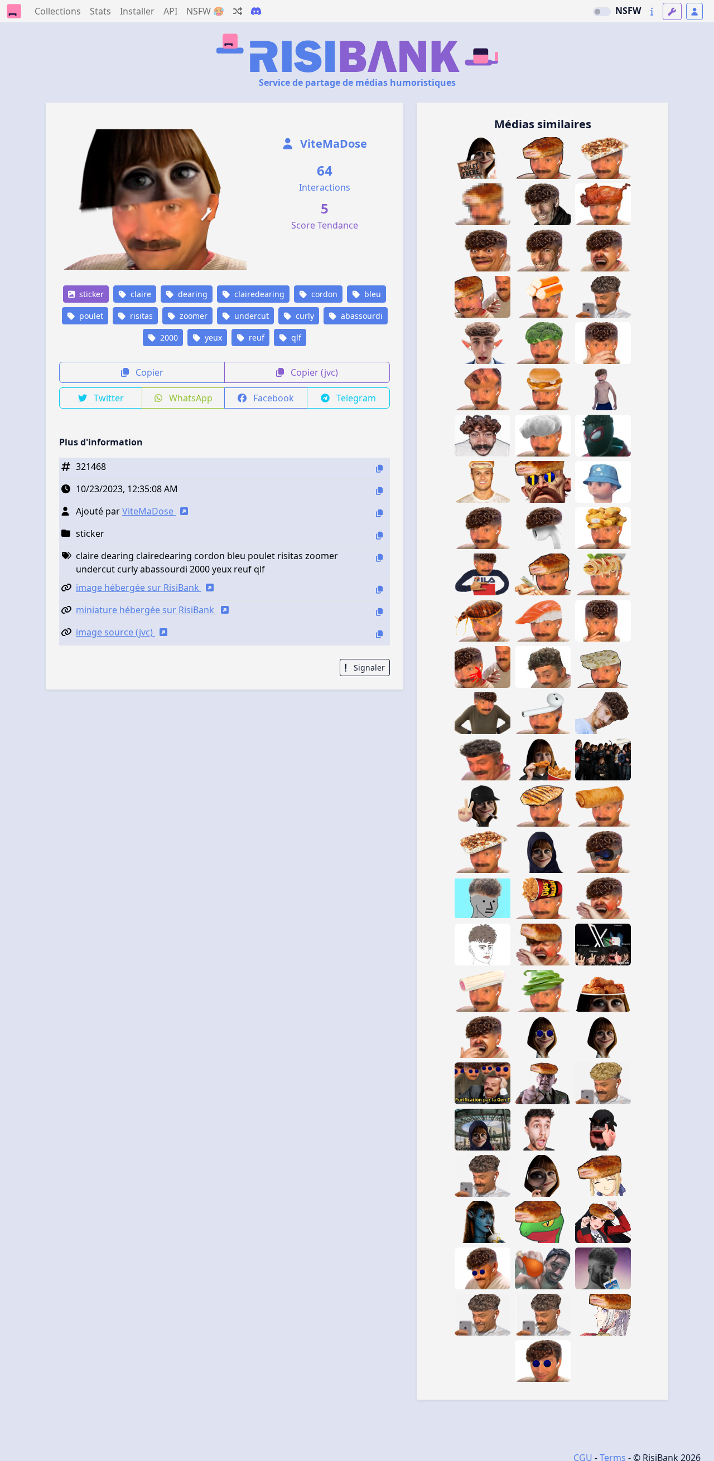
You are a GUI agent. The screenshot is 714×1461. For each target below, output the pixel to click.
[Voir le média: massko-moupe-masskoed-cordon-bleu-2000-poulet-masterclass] (543, 1222)
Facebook (272, 398)
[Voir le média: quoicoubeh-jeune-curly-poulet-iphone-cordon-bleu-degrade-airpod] (482, 1176)
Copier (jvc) (313, 372)
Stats (100, 11)
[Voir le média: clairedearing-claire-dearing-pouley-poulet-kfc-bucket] (603, 991)
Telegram (355, 398)
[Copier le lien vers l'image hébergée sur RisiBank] (379, 589)
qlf (295, 337)
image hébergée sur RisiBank (138, 587)
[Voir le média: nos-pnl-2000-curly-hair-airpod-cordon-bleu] (603, 713)
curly (303, 315)
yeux (212, 337)
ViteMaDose (332, 143)
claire (139, 294)
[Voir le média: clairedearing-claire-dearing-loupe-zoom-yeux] (543, 1176)
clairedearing (258, 294)
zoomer (192, 315)
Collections (58, 11)
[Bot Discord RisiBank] (256, 11)
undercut (250, 315)
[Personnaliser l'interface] (672, 11)
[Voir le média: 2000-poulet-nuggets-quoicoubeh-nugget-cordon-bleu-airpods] (603, 528)
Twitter (107, 398)
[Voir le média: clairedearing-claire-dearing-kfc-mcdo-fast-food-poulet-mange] (543, 759)
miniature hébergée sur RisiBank (146, 610)
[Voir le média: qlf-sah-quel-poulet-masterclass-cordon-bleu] (543, 1268)
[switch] (602, 11)
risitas (140, 315)
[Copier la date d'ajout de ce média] (379, 490)
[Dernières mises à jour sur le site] (651, 11)
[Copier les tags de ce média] (379, 557)
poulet (90, 315)
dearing (192, 294)
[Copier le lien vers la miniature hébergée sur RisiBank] (379, 611)
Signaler (368, 667)
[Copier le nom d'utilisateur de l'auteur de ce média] (379, 513)
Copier (148, 372)
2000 (168, 337)
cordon (323, 294)
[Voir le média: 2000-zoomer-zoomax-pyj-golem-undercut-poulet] (482, 898)
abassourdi (361, 315)
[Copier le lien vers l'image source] (379, 634)
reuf (255, 337)
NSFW (628, 10)
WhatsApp (190, 398)
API (170, 11)
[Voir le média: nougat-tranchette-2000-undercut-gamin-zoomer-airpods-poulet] (603, 667)
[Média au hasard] (238, 11)
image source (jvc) (115, 632)
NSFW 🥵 (205, 11)
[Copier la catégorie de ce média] (379, 535)
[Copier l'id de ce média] (379, 468)
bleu (371, 294)
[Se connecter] (694, 11)
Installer (137, 11)
